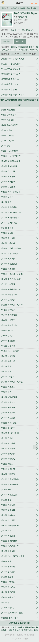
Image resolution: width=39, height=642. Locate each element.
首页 (3, 8)
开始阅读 (7, 41)
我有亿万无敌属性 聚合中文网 (24, 8)
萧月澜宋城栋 (27, 630)
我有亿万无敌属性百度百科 (23, 47)
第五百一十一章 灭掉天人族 (22, 30)
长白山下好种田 (17, 627)
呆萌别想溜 (30, 627)
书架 (2, 3)
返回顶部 (35, 447)
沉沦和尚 (23, 17)
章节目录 (20, 41)
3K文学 (19, 3)
